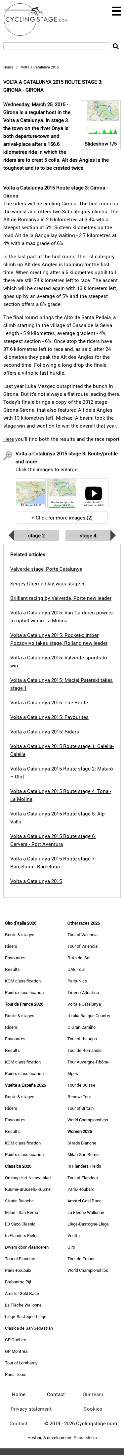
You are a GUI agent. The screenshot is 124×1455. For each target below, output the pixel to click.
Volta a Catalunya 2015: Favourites (49, 717)
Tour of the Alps (82, 1039)
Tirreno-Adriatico (83, 992)
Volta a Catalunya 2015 (36, 881)
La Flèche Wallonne (23, 1305)
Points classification (24, 992)
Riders (11, 946)
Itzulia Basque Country (88, 1015)
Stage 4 (88, 535)
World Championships (87, 1120)
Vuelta (73, 1235)
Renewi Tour (79, 1097)
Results (12, 969)
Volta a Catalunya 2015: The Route (49, 702)
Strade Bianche (19, 1201)
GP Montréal (16, 1351)
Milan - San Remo (21, 1212)
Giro (71, 1247)
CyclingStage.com (39, 19)
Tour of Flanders (20, 1259)
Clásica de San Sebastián (29, 1328)
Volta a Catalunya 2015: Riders (44, 731)
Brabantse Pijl (18, 1282)
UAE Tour (76, 969)
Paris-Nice (77, 981)
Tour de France (81, 1259)
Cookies (93, 1408)
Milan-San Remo (83, 1154)
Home (8, 66)
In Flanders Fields (22, 1235)
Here (8, 439)
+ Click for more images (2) (62, 517)
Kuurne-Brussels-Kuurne (28, 1189)
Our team (93, 1394)
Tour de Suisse (81, 1085)
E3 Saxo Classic (20, 1224)
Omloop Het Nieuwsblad (28, 1178)
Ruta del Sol (78, 958)
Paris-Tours (15, 1374)
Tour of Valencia (82, 934)
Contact (18, 1423)
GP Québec (15, 1340)
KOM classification (23, 981)
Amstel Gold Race (22, 1293)
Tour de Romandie (84, 1050)
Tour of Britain (80, 1108)
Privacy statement (31, 1408)
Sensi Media (85, 1437)
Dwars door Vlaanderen (27, 1247)
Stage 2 (36, 535)
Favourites (15, 958)
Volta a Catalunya (84, 1004)
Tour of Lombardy (21, 1363)
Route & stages (19, 934)
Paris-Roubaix (18, 1270)
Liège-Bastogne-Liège (25, 1316)
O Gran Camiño (81, 1027)
